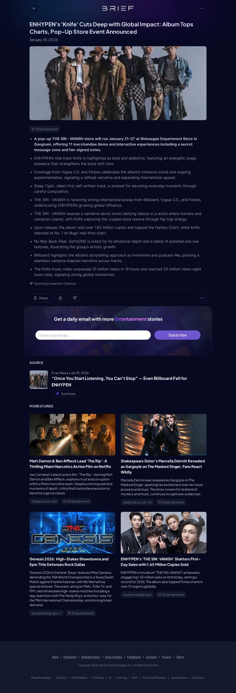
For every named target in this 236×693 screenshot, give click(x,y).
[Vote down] (74, 298)
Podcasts (70, 657)
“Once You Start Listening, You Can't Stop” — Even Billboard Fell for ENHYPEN (119, 381)
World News (79, 677)
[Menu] (201, 8)
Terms (180, 657)
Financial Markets (154, 677)
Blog (55, 657)
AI (110, 677)
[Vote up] (60, 298)
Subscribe (177, 335)
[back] (34, 8)
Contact (151, 657)
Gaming (121, 677)
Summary (68, 393)
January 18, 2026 (44, 39)
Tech (135, 677)
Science (61, 677)
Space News (179, 677)
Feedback (134, 657)
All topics (198, 677)
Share (43, 298)
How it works (113, 657)
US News (98, 677)
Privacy (166, 657)
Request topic (90, 657)
